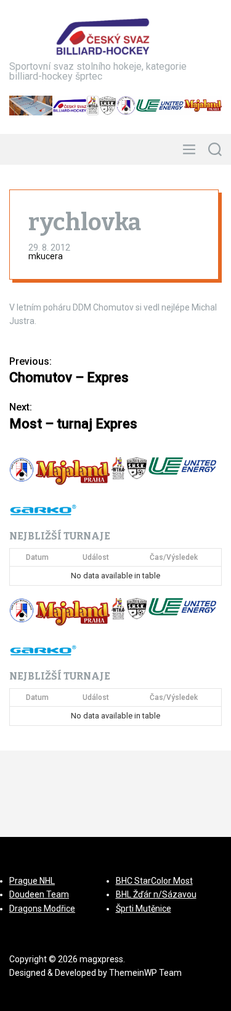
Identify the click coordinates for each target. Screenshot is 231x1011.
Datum (37, 557)
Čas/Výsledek (174, 557)
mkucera (45, 256)
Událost (96, 557)
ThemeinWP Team (145, 973)
